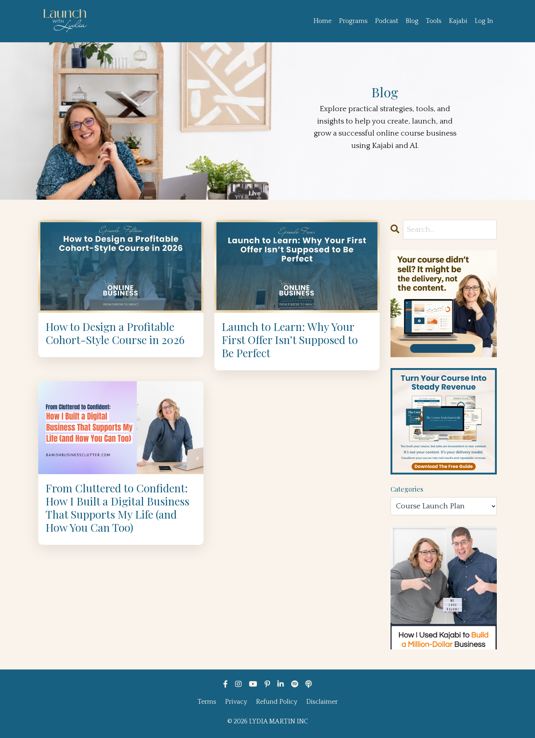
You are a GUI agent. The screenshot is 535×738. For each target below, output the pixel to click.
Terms (207, 702)
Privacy (236, 702)
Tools (433, 21)
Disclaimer (322, 702)
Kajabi (458, 21)
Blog (412, 21)
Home (322, 21)
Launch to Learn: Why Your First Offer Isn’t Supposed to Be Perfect (290, 339)
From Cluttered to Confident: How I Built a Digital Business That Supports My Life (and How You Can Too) (117, 507)
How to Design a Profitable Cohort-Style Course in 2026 (115, 333)
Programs (353, 21)
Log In (484, 21)
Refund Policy (276, 702)
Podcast (386, 21)
